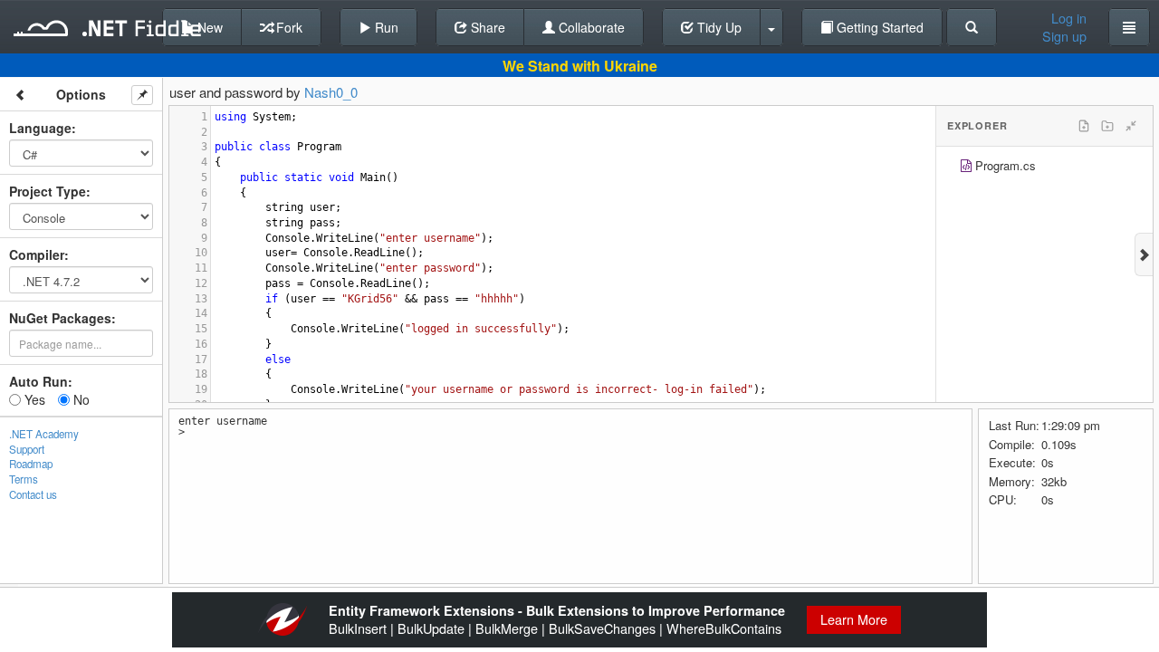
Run (384, 27)
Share (486, 27)
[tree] (1044, 168)
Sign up (1064, 36)
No (80, 399)
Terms (23, 479)
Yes (33, 399)
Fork (287, 27)
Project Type (47, 191)
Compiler (36, 254)
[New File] (1084, 126)
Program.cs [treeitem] (1005, 165)
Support (26, 449)
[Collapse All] (1131, 126)
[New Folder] (1107, 126)
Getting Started (878, 27)
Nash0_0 (331, 91)
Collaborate (590, 27)
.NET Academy (44, 434)
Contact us (33, 494)
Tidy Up (718, 27)
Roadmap (31, 463)
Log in (1069, 18)
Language (40, 128)
